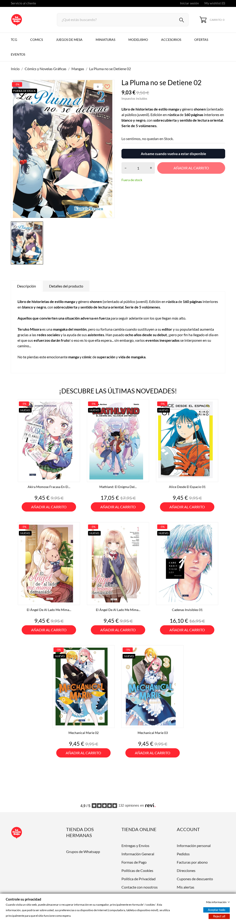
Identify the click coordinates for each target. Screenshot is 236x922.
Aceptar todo (216, 910)
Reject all (219, 916)
